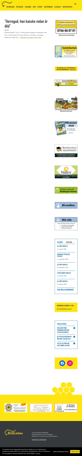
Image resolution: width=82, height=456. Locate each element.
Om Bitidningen (48, 7)
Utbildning (28, 7)
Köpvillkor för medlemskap (39, 439)
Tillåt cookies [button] (75, 451)
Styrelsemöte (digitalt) (64, 273)
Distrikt (40, 7)
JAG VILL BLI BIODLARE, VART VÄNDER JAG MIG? (63, 344)
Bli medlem (57, 7)
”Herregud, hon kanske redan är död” (31, 37)
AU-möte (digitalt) (62, 246)
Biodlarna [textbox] (69, 242)
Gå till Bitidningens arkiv (64, 308)
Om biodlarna (10, 7)
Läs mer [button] (38, 453)
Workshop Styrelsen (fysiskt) (63, 255)
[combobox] (70, 242)
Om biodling (19, 7)
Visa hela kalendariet (65, 289)
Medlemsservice (67, 7)
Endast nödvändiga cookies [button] (60, 451)
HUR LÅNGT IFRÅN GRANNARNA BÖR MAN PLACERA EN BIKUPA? (63, 330)
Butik (34, 7)
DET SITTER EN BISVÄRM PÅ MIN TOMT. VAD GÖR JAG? (64, 338)
